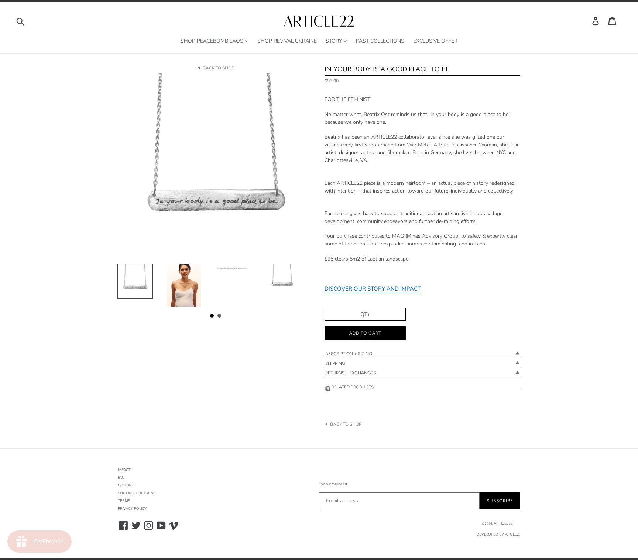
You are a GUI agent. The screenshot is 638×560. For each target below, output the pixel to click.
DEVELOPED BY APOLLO (498, 534)
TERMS (124, 500)
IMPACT (124, 469)
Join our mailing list (333, 484)
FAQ (121, 477)
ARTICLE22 (503, 523)
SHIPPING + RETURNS (136, 493)
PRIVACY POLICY (132, 508)
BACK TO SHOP (218, 68)
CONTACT (126, 485)
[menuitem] (214, 41)
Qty (365, 314)
